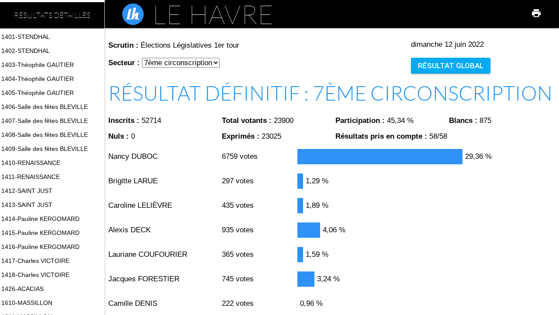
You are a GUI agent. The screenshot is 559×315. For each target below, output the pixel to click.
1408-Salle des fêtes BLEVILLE (44, 134)
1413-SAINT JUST (26, 204)
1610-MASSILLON (26, 302)
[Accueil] (133, 14)
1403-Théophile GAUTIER (37, 64)
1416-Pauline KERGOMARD (40, 246)
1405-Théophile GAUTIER (37, 92)
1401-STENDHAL (25, 36)
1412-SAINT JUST (26, 190)
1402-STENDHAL (25, 50)
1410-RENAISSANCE (30, 162)
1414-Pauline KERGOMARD (40, 218)
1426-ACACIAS (22, 288)
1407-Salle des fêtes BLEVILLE (44, 120)
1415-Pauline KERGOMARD (40, 232)
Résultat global (450, 65)
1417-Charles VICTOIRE (35, 260)
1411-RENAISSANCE (30, 176)
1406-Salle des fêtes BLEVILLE (44, 106)
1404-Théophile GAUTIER (37, 78)
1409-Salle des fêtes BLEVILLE (44, 148)
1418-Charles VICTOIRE (35, 274)
